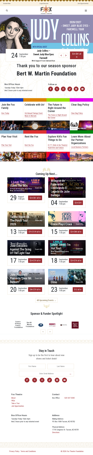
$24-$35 (78, 203)
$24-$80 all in (75, 231)
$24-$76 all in (75, 260)
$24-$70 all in (35, 260)
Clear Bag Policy (77, 113)
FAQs (13, 401)
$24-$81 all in (76, 55)
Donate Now (6, 3)
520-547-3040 (69, 398)
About (13, 398)
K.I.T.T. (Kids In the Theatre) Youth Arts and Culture (57, 146)
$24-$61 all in (35, 198)
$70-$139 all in (35, 231)
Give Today (5, 113)
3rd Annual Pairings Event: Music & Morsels (34, 114)
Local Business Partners (79, 147)
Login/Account (44, 3)
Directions (55, 432)
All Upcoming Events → (46, 300)
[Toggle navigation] (85, 10)
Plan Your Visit (6, 145)
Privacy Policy (14, 451)
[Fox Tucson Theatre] (46, 10)
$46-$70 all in (35, 289)
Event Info (38, 188)
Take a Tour (15, 403)
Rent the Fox (29, 145)
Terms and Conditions (28, 451)
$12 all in (77, 289)
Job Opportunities (82, 3)
